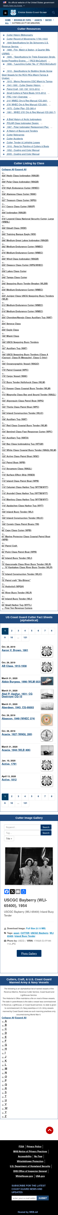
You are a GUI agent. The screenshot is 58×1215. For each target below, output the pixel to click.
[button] (14, 5)
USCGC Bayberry (39, 932)
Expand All (20, 169)
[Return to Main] (49, 1132)
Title (8, 838)
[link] (3, 172)
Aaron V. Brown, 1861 (15, 650)
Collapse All (8, 169)
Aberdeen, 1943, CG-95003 (18, 707)
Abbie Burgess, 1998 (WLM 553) (21, 681)
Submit (43, 1198)
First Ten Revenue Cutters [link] (18, 608)
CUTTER (25, 932)
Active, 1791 (9, 764)
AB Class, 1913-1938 (14, 666)
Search (46, 827)
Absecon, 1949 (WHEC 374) (18, 718)
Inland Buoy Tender (25, 936)
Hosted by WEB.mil (28, 1211)
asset (16, 932)
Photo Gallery (29, 953)
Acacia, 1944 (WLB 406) (16, 750)
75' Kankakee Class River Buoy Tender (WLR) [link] (28, 567)
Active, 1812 (9, 779)
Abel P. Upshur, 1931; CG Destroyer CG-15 (17, 695)
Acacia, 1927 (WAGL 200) (17, 734)
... (21, 46)
